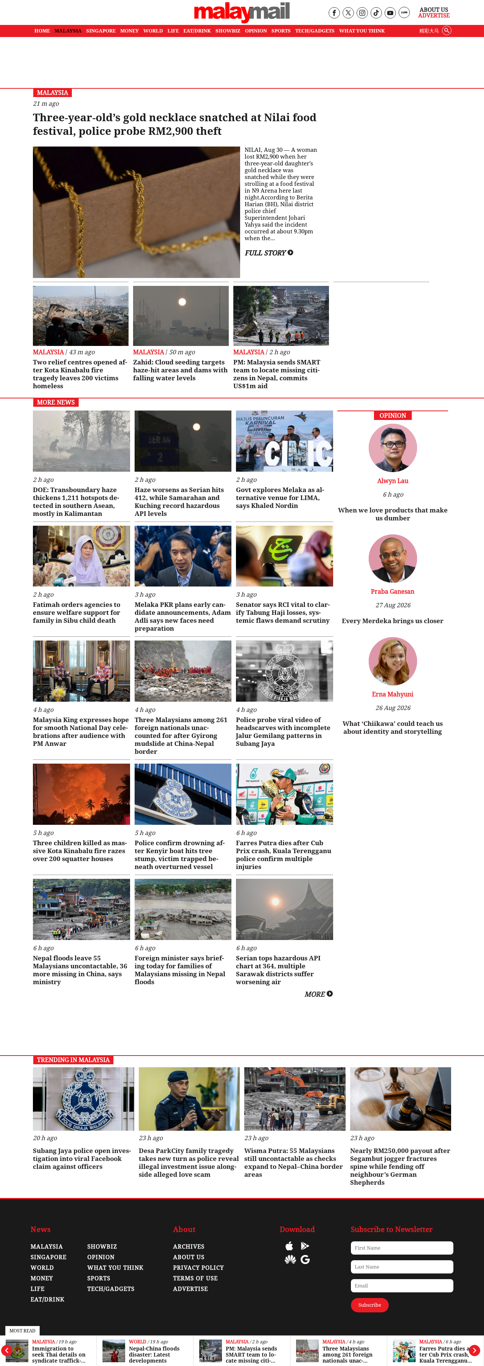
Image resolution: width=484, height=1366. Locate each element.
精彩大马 (429, 31)
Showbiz (102, 1246)
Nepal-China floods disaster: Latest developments (57, 1355)
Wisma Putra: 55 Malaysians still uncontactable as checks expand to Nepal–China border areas (293, 1162)
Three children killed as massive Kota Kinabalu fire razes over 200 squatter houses (80, 851)
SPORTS (281, 31)
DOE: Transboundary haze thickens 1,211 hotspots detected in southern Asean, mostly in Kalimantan (76, 501)
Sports (98, 1278)
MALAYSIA (68, 31)
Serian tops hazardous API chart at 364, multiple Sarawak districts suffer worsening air (278, 970)
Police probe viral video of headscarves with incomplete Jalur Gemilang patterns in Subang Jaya (445, 1355)
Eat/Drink (48, 1299)
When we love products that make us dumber (393, 514)
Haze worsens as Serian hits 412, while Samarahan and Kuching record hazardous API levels (179, 501)
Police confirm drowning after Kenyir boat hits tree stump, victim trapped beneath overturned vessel (180, 855)
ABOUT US (189, 1257)
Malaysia (140, 1342)
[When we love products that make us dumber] (393, 470)
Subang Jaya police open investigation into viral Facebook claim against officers (82, 1158)
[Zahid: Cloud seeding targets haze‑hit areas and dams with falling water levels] (181, 316)
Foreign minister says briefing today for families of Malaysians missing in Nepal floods (180, 970)
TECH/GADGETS (315, 31)
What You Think (362, 31)
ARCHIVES (189, 1246)
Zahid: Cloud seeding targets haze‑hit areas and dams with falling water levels (180, 370)
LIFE (173, 31)
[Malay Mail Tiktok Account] (376, 13)
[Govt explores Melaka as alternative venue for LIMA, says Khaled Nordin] (284, 441)
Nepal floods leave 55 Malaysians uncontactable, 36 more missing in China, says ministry (80, 970)
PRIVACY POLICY (198, 1267)
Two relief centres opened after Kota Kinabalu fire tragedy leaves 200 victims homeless (80, 374)
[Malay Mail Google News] (305, 1265)
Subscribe (369, 1305)
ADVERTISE (190, 1289)
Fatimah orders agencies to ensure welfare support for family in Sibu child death (76, 612)
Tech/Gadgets (111, 1289)
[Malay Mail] (242, 21)
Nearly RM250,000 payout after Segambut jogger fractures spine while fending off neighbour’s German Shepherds (400, 1166)
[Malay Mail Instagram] (362, 13)
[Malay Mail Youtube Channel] (390, 13)
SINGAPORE (101, 31)
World (41, 1342)
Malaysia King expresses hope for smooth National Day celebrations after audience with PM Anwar (81, 731)
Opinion (101, 1257)
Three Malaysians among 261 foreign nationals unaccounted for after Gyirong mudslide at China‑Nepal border (253, 1355)
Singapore (49, 1257)
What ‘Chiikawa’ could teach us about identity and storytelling (393, 727)
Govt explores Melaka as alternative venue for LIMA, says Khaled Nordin (280, 497)
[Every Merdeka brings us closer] (393, 580)
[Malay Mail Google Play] (305, 1251)
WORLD (153, 31)
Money (42, 1278)
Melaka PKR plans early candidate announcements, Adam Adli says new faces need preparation (183, 616)
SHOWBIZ (228, 31)
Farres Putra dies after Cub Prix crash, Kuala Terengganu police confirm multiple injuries (350, 1355)
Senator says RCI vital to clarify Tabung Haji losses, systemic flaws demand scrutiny (283, 612)
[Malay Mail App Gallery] (290, 1265)
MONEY (129, 31)
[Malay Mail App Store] (289, 1251)
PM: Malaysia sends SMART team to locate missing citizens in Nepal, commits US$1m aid (154, 1355)
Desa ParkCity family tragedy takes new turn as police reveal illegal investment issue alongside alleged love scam (189, 1162)
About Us (434, 9)
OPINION (256, 31)
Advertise (434, 15)
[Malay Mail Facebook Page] (334, 13)
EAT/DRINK (197, 31)
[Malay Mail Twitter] (348, 13)
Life (38, 1289)
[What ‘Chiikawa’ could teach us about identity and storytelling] (393, 683)
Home (42, 31)
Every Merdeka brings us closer (393, 621)
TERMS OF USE (195, 1278)
